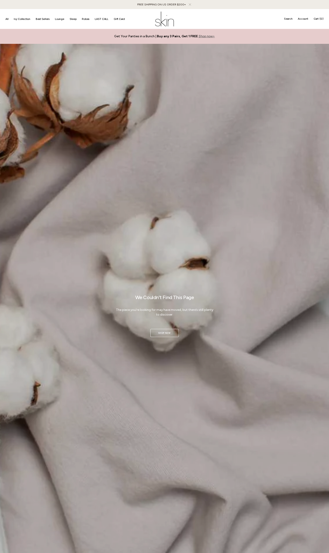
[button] (288, 19)
